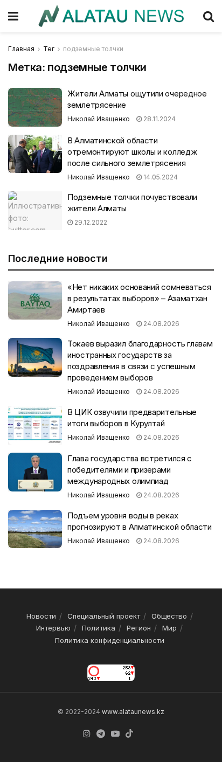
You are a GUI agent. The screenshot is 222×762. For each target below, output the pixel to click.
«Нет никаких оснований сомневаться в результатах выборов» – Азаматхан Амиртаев (139, 298)
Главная (21, 49)
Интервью (53, 628)
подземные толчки (93, 49)
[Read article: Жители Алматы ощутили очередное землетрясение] (35, 107)
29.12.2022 (90, 222)
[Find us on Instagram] (87, 734)
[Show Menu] (13, 16)
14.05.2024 (160, 177)
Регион (139, 628)
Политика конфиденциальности (109, 640)
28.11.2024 (159, 119)
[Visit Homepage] (111, 16)
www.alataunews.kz (133, 712)
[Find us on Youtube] (115, 734)
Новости (41, 616)
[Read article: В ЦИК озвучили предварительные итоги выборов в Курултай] (35, 425)
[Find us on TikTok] (129, 734)
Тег (48, 49)
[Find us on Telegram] (100, 734)
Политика (98, 628)
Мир (169, 628)
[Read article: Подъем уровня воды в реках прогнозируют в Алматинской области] (35, 529)
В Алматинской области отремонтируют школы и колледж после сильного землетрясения (132, 151)
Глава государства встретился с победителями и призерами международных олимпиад (129, 469)
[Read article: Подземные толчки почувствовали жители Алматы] (35, 210)
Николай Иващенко (98, 119)
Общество (169, 616)
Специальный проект (103, 616)
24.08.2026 (160, 324)
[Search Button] (208, 16)
